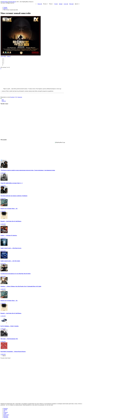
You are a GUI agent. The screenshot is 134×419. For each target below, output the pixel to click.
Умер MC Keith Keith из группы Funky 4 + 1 (12, 183)
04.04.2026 (3, 250)
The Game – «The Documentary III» (9, 338)
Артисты (66, 3)
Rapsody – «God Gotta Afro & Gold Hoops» (11, 221)
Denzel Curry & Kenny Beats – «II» (9, 208)
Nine (3, 99)
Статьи (4, 225)
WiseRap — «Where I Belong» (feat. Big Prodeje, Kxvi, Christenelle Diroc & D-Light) (21, 286)
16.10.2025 (3, 276)
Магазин (71, 3)
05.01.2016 (3, 56)
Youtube (5, 409)
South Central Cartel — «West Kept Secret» (11, 248)
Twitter (4, 413)
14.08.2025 (3, 289)
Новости (40, 3)
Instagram (20, 97)
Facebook (12, 97)
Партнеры (5, 417)
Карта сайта (6, 414)
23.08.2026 (3, 185)
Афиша (60, 3)
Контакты (5, 416)
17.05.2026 (3, 238)
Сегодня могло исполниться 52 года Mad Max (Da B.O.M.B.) (16, 273)
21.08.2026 (3, 211)
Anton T (9, 56)
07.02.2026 (3, 263)
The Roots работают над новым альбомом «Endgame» (14, 195)
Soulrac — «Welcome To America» (9, 235)
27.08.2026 (3, 173)
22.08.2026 (3, 198)
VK (16, 97)
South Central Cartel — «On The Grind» (10, 260)
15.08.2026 (3, 354)
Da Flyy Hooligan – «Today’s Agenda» (10, 326)
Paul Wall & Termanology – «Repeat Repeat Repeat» (13, 351)
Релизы (4, 290)
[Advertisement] (11, 78)
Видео (55, 3)
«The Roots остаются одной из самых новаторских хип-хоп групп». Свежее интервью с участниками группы (28, 170)
